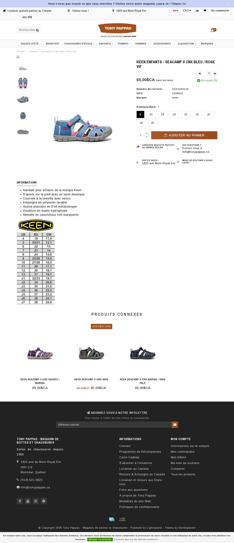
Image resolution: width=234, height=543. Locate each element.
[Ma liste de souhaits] (205, 10)
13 (174, 114)
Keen (175, 97)
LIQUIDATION (186, 43)
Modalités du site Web (135, 501)
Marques (207, 43)
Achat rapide (41, 378)
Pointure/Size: (148, 106)
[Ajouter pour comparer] (215, 73)
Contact (125, 446)
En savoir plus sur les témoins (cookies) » (136, 539)
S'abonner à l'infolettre (135, 463)
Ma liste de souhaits (185, 463)
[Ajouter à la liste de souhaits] (209, 73)
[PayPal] (122, 519)
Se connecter (220, 10)
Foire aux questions (133, 489)
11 (151, 114)
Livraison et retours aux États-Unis (141, 482)
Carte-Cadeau (129, 457)
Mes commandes (183, 451)
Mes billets (178, 457)
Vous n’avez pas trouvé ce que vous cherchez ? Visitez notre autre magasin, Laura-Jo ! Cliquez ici (117, 3)
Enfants (105, 43)
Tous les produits (183, 474)
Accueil (21, 51)
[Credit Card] (112, 519)
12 (162, 114)
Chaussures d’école (78, 43)
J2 (197, 114)
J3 (208, 114)
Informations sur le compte (190, 446)
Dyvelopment (187, 527)
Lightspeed (154, 527)
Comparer (178, 468)
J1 (185, 114)
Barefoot (53, 43)
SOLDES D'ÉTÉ (30, 43)
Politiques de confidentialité (139, 507)
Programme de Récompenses (140, 451)
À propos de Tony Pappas (137, 495)
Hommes (140, 43)
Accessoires (162, 43)
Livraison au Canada (134, 468)
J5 (152, 122)
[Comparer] (197, 10)
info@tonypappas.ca (35, 487)
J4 (141, 122)
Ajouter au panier (186, 135)
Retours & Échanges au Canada (142, 474)
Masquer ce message (100, 539)
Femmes (123, 43)
